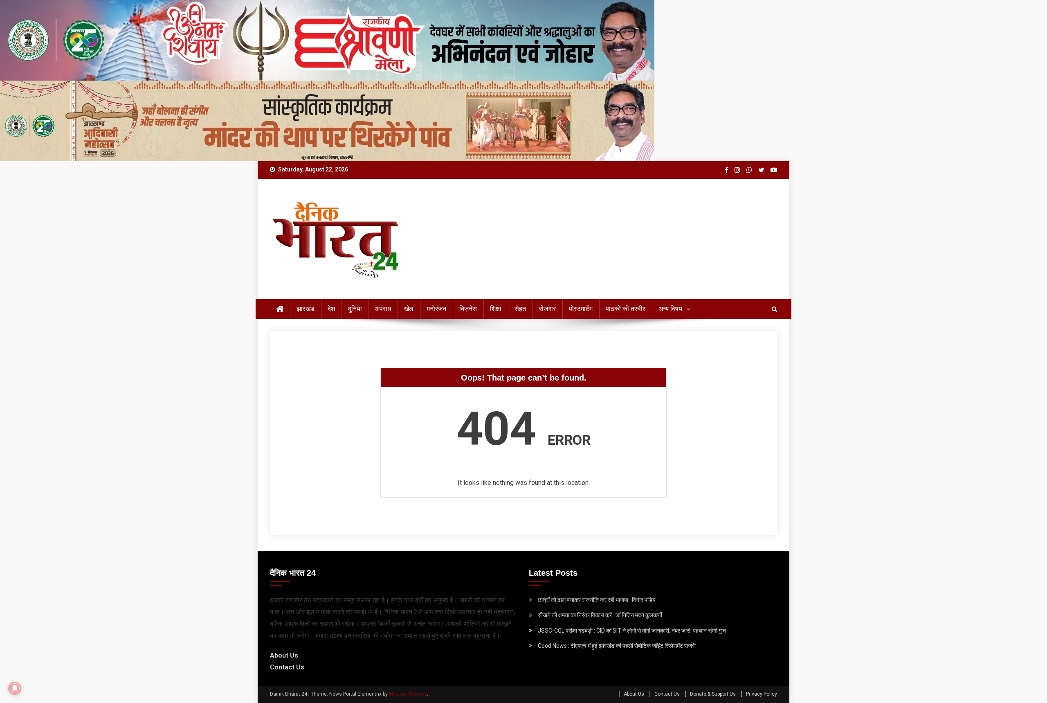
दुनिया (355, 309)
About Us (284, 655)
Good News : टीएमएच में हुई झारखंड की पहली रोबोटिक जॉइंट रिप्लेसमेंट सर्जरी (617, 645)
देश (331, 309)
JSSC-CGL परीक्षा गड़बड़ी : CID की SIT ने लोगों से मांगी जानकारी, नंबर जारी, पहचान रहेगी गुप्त (632, 630)
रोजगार (547, 309)
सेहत (520, 309)
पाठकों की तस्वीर (625, 309)
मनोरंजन (436, 309)
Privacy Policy (761, 694)
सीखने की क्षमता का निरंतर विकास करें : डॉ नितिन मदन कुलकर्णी (600, 615)
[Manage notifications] (14, 688)
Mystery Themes (408, 694)
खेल (408, 309)
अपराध (383, 309)
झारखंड (306, 309)
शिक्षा (495, 309)
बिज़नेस (468, 309)
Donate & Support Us (713, 694)
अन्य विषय (670, 309)
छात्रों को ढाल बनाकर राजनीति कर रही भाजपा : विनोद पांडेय (597, 600)
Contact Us (287, 667)
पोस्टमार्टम (581, 309)
